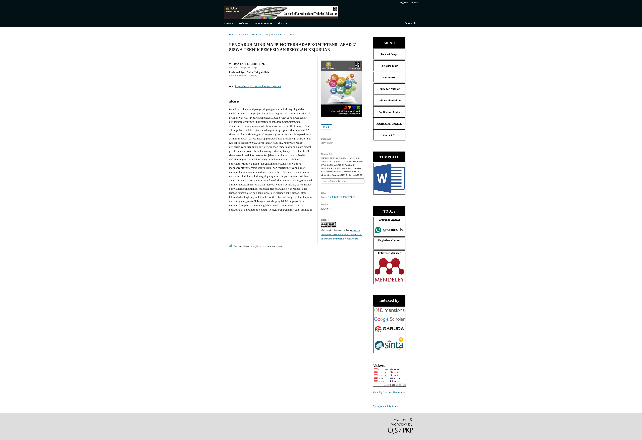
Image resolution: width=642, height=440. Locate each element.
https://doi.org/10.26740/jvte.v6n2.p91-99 (258, 86)
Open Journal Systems (385, 406)
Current (228, 23)
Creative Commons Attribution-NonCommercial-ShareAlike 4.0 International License (341, 234)
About (281, 23)
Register (404, 2)
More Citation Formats (335, 180)
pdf (328, 126)
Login (415, 2)
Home (232, 34)
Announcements (263, 23)
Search (411, 23)
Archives (243, 23)
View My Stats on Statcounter (389, 392)
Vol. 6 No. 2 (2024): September (267, 34)
